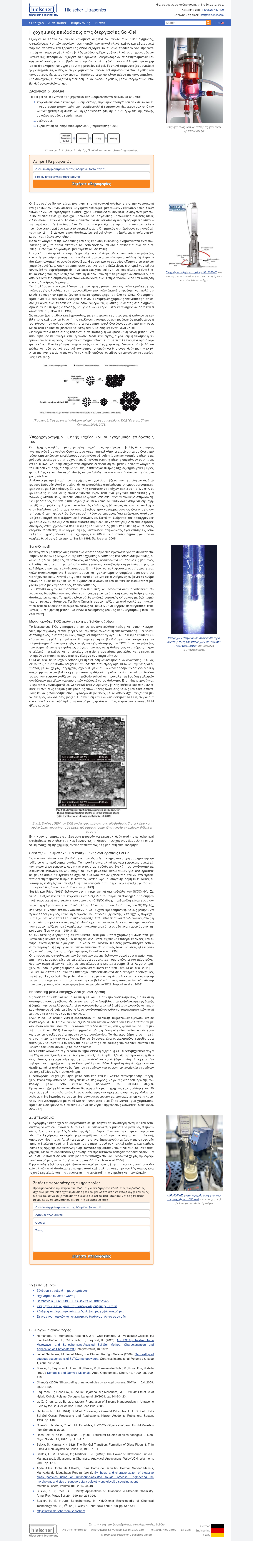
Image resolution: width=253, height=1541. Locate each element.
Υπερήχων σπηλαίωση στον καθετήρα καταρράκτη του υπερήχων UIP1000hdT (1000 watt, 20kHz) (194, 642)
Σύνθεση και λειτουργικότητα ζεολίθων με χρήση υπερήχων (80, 1311)
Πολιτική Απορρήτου (163, 1529)
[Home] (43, 8)
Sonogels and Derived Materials (68, 1372)
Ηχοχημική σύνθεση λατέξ (56, 1296)
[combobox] (185, 23)
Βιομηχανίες (80, 23)
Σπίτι (92, 1524)
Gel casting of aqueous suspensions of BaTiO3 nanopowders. (95, 1356)
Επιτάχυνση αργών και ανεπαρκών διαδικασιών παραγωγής (81, 1316)
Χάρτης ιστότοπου (74, 1529)
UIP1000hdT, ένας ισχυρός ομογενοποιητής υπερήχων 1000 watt (194, 1197)
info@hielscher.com (212, 15)
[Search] (208, 22)
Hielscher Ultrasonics (85, 9)
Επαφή (99, 23)
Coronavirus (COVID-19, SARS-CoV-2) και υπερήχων (73, 1301)
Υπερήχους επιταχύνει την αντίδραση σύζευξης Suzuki (77, 1306)
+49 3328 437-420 (213, 9)
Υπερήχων (36, 23)
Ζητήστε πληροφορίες (91, 184)
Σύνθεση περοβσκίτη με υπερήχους (62, 1290)
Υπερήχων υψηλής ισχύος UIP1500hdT (191, 272)
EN (217, 23)
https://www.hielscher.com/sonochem (61, 1511)
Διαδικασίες (57, 23)
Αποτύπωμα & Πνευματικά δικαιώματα (117, 1529)
